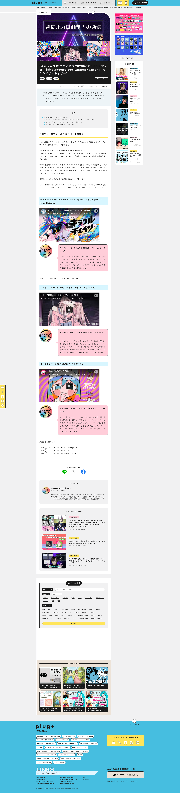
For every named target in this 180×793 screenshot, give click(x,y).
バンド (51, 609)
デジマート (86, 779)
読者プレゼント (100, 597)
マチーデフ (65, 597)
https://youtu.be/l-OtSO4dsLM (62, 450)
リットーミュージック (136, 781)
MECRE (45, 597)
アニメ (74, 618)
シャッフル (58, 594)
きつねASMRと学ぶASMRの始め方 (135, 85)
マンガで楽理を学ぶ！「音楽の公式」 (135, 112)
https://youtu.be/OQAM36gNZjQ (63, 448)
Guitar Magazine (41, 777)
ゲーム (100, 618)
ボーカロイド (88, 597)
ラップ (64, 615)
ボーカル (65, 609)
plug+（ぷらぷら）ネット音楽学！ (45, 739)
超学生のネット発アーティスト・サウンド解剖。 (135, 100)
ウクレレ (92, 612)
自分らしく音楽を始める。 (51, 2)
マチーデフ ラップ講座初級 (44, 762)
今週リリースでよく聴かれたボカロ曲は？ (57, 117)
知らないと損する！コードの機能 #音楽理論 (48, 736)
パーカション (55, 612)
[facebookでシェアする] (83, 472)
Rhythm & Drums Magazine (44, 781)
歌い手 (67, 618)
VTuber (45, 618)
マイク (53, 618)
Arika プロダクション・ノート (79, 747)
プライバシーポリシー (124, 781)
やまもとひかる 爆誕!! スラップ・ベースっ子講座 (135, 72)
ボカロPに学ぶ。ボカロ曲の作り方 (136, 126)
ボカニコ (45, 600)
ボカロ (93, 615)
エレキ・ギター (82, 609)
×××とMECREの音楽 (69, 736)
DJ (70, 612)
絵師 (93, 618)
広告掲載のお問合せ (112, 781)
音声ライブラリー (84, 618)
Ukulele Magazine (66, 781)
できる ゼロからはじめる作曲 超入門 (46, 754)
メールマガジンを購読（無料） (127, 775)
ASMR (101, 615)
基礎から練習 (91, 3)
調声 (59, 600)
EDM (84, 612)
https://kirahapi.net (69, 278)
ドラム (98, 609)
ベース (80, 597)
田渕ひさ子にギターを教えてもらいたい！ (47, 758)
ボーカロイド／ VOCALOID (85, 736)
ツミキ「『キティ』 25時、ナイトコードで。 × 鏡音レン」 (64, 122)
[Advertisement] (89, 643)
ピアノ (58, 609)
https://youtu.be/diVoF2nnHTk (62, 453)
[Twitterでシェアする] (74, 472)
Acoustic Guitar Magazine (68, 779)
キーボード (46, 612)
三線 (53, 600)
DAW (60, 618)
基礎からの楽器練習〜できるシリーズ (70, 758)
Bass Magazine (40, 779)
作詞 (73, 597)
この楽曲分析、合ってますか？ (67, 754)
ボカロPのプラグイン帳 (62, 739)
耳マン (84, 777)
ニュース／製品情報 (59, 762)
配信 (70, 615)
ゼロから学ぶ (73, 3)
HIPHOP (77, 612)
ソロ (44, 609)
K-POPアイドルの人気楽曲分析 (88, 743)
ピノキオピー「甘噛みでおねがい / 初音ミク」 (60, 124)
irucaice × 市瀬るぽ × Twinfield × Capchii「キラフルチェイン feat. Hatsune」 (72, 119)
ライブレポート (55, 597)
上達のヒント (109, 3)
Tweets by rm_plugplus (125, 58)
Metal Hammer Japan (67, 783)
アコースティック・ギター (81, 615)
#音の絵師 (39, 747)
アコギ (73, 609)
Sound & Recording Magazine (45, 783)
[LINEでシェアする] (64, 472)
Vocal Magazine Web (67, 777)
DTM (64, 612)
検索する (74, 623)
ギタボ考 (80, 754)
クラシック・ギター (47, 615)
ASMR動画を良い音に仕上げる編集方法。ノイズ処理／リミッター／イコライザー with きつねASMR (87, 561)
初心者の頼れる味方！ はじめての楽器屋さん (135, 155)
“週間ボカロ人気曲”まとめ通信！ (80, 739)
